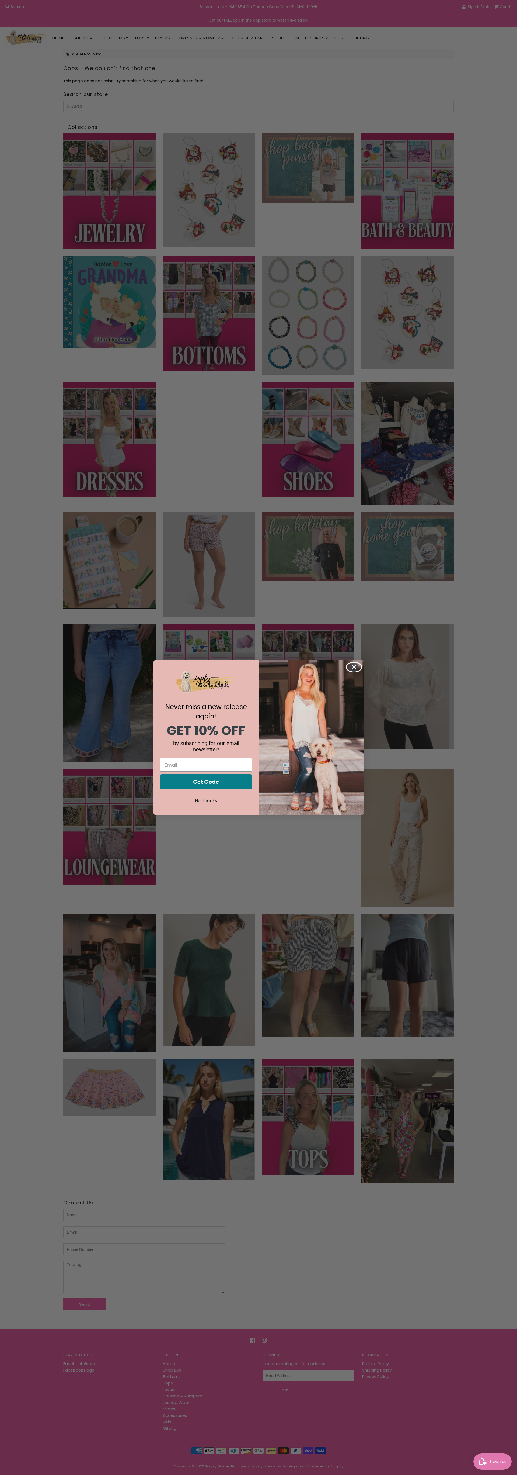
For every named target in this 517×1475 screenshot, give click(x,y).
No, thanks (206, 800)
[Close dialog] (354, 667)
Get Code (206, 782)
